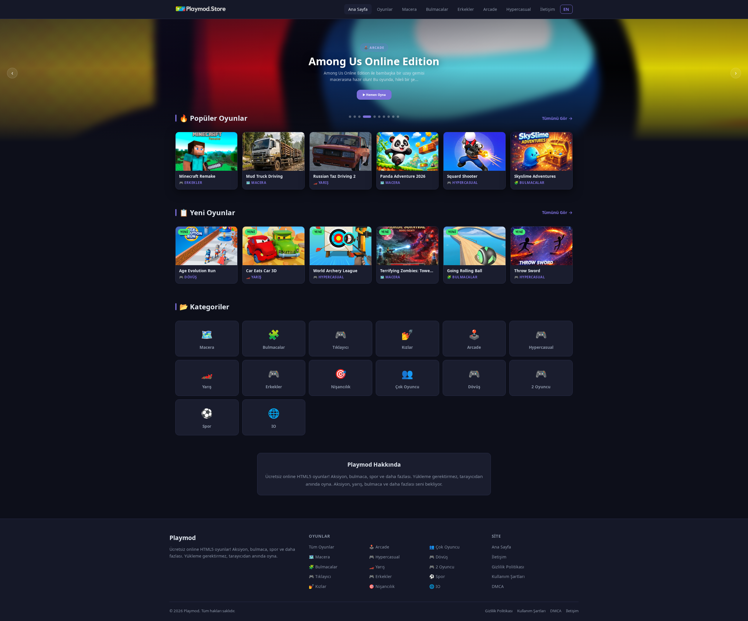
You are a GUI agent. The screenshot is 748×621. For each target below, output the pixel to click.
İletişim (547, 9)
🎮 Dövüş (438, 557)
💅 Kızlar (317, 586)
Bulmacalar (437, 9)
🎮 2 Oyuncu (441, 567)
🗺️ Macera (319, 557)
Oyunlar (385, 9)
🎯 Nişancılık (382, 586)
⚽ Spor (437, 576)
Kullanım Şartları (508, 576)
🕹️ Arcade (379, 547)
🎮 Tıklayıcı (320, 576)
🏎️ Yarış (377, 567)
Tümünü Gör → (557, 118)
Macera (409, 9)
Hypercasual (518, 9)
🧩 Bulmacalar (323, 567)
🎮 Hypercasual (384, 557)
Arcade (490, 9)
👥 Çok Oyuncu (444, 547)
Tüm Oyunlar (321, 547)
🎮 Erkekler (380, 576)
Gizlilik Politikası (508, 567)
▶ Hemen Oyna (374, 95)
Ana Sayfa (358, 9)
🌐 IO (434, 586)
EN (566, 9)
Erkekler (466, 9)
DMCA (498, 586)
